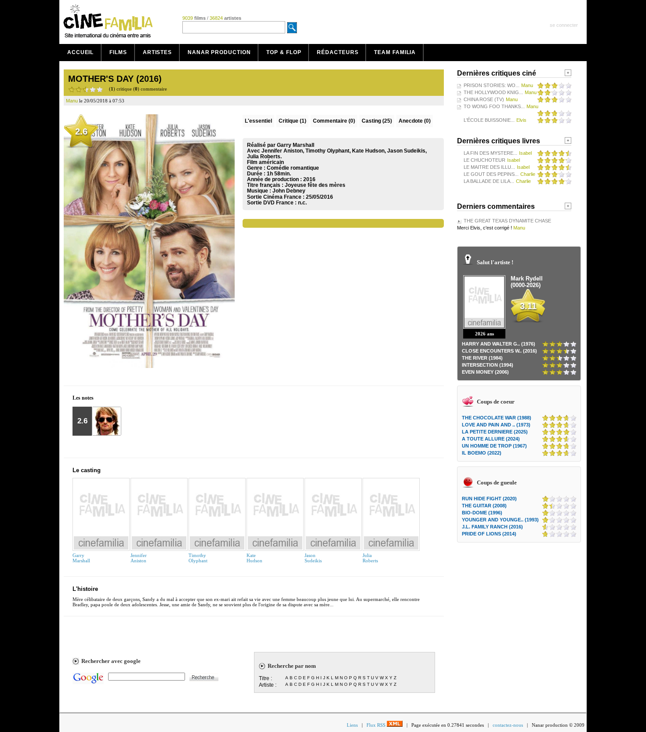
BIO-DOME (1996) (482, 512)
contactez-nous (508, 725)
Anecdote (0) (415, 121)
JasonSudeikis (313, 558)
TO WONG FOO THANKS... (494, 106)
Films (118, 52)
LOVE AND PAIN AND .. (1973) (496, 424)
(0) (334, 121)
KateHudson (254, 558)
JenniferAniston (139, 558)
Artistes (157, 52)
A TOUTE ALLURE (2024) (491, 438)
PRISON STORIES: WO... (491, 85)
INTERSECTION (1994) (487, 365)
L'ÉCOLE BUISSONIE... (489, 120)
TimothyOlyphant (198, 558)
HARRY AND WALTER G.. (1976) (498, 343)
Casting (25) (377, 121)
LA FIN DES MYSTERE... (490, 153)
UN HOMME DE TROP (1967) (494, 445)
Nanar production (219, 52)
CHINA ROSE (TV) (484, 99)
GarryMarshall (81, 558)
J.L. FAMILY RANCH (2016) (492, 526)
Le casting (87, 470)
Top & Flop (283, 52)
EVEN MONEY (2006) (485, 372)
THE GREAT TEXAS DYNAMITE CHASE (507, 220)
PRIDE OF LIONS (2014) (489, 533)
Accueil (80, 52)
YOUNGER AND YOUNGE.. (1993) (500, 519)
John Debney (288, 191)
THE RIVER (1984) (482, 358)
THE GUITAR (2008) (484, 505)
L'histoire (85, 589)
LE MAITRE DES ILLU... (489, 167)
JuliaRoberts (370, 558)
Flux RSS (377, 725)
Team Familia (395, 52)
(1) (292, 121)
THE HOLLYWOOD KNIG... (493, 92)
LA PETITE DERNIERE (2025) (495, 431)
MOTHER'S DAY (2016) (115, 79)
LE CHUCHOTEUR (484, 160)
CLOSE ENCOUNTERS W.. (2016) (499, 350)
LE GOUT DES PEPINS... (491, 174)
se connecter (564, 25)
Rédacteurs (337, 52)
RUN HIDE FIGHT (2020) (489, 498)
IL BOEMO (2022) (481, 452)
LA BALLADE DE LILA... (489, 181)
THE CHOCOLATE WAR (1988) (496, 417)
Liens (352, 725)
